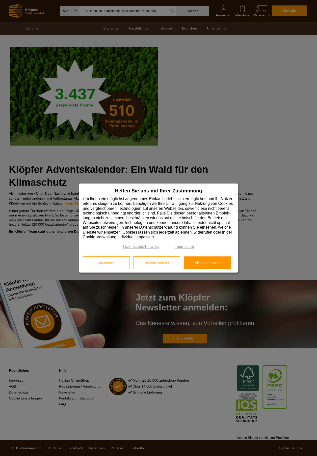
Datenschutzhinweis (141, 246)
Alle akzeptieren (207, 263)
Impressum (184, 246)
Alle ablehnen (106, 262)
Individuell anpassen (157, 262)
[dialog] (158, 228)
